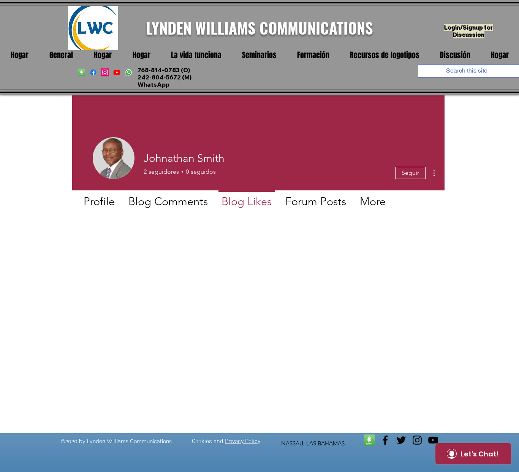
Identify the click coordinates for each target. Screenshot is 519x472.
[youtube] (117, 72)
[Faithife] (81, 72)
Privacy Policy (242, 441)
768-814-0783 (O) (164, 70)
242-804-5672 (159, 77)
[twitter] (401, 440)
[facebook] (93, 72)
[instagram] (105, 72)
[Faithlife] (369, 440)
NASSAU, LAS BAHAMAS (313, 443)
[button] (196, 55)
